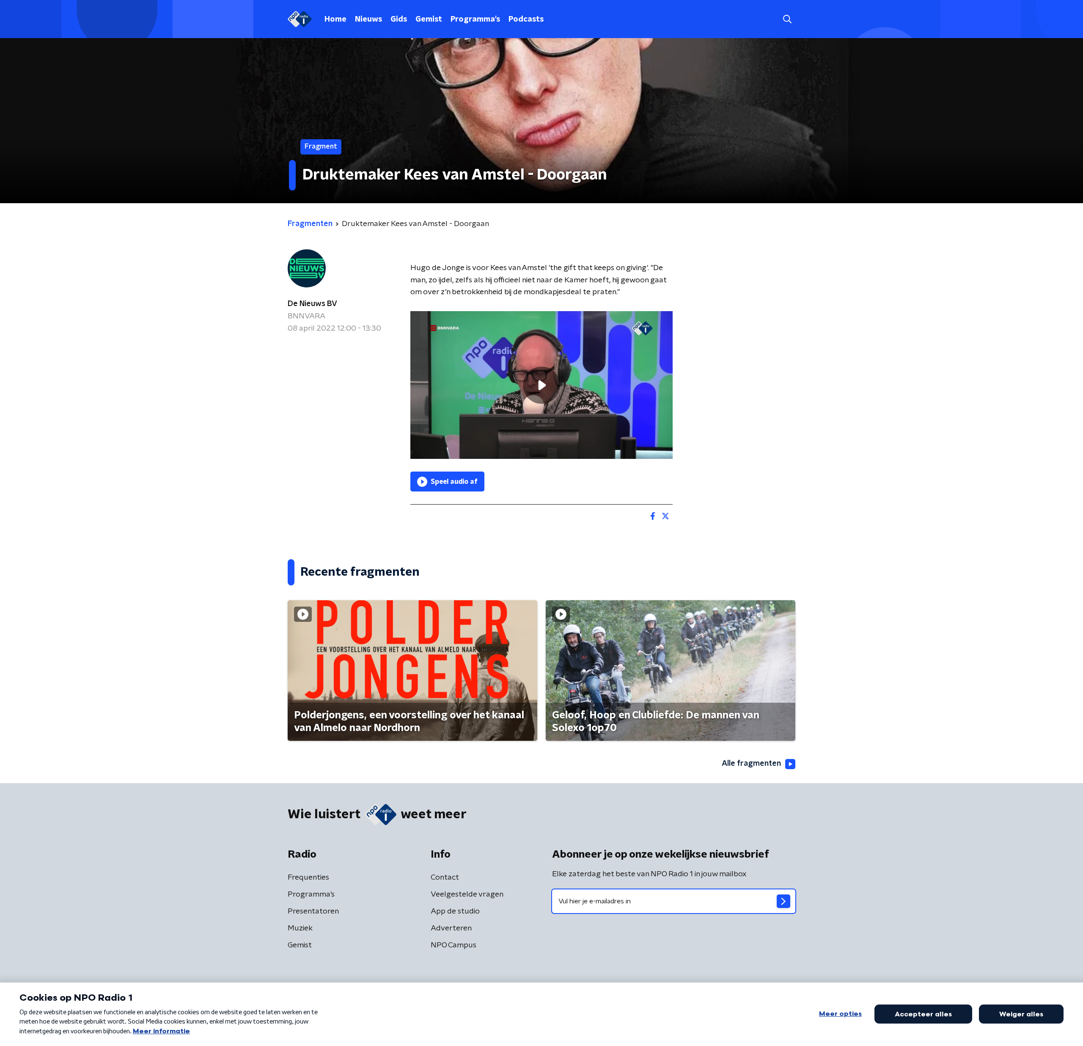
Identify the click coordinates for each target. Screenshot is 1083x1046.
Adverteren (451, 928)
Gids (398, 19)
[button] (787, 19)
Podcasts (526, 19)
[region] (541, 385)
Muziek (300, 928)
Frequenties (308, 877)
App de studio (455, 911)
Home (335, 19)
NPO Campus (453, 945)
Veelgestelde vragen (467, 894)
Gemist (428, 19)
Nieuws (368, 19)
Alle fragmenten (751, 763)
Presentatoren (313, 911)
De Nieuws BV (312, 304)
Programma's (475, 19)
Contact (445, 877)
